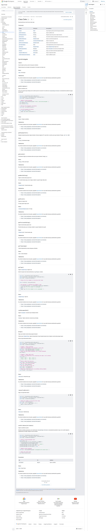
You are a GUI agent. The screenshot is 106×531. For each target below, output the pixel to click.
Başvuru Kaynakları (16, 7)
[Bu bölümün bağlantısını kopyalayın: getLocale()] (26, 154)
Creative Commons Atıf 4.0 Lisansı (35, 489)
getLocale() (21, 36)
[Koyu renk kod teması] (70, 94)
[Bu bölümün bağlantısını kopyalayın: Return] (22, 70)
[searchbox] (7, 11)
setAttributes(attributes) (24, 54)
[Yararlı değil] (72, 16)
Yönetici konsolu (42, 512)
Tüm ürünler (32, 1)
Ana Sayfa (19, 1)
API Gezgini (41, 517)
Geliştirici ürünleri (19, 514)
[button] (7, 18)
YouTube (63, 517)
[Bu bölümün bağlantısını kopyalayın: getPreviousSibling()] (32, 222)
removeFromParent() (23, 52)
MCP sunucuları (48, 1)
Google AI (55, 524)
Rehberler (9, 7)
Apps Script (25, 1)
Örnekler (24, 7)
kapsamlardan (39, 77)
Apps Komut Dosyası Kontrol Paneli (45, 514)
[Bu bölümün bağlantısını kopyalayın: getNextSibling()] (29, 175)
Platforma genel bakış (20, 512)
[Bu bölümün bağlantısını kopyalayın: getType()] (25, 267)
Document (51, 48)
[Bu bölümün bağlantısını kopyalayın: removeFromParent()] (31, 390)
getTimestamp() (22, 44)
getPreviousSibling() (23, 42)
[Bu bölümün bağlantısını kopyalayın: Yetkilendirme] (25, 75)
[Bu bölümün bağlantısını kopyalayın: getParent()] (26, 199)
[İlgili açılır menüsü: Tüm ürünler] (35, 1)
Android (30, 524)
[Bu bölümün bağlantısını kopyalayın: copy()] (23, 62)
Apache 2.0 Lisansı (52, 489)
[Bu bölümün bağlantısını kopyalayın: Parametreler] (25, 457)
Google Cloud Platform (48, 524)
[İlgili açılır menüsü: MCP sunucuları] (52, 1)
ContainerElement (37, 40)
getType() (21, 46)
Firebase (40, 524)
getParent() (21, 40)
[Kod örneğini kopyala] (72, 94)
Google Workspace (26, 16)
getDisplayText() (22, 34)
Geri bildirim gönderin (67, 19)
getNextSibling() (22, 38)
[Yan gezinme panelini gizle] (13, 529)
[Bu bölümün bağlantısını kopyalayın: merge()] (24, 331)
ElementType (36, 46)
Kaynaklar (39, 1)
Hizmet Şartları (18, 519)
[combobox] (85, 1)
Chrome (35, 524)
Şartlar (17, 528)
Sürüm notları (18, 516)
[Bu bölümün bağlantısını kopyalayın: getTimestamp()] (28, 246)
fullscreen (102, 4)
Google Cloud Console (43, 516)
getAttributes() (22, 32)
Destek (29, 7)
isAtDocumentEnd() (23, 48)
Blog (62, 512)
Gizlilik (21, 528)
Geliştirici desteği (19, 517)
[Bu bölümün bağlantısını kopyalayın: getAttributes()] (29, 86)
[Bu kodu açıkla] (69, 94)
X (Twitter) (64, 516)
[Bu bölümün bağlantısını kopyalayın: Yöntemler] (25, 25)
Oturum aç (103, 1)
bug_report (100, 4)
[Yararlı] (70, 16)
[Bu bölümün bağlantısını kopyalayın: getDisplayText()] (29, 133)
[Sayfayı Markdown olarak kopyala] (32, 19)
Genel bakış (3, 7)
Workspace (11, 1)
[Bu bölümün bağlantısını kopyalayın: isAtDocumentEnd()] (30, 310)
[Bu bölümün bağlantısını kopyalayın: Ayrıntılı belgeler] (29, 59)
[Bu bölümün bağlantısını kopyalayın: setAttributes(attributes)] (35, 425)
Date (34, 30)
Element (35, 38)
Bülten (63, 514)
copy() (20, 30)
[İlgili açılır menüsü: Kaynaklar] (42, 1)
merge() (20, 50)
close (104, 4)
